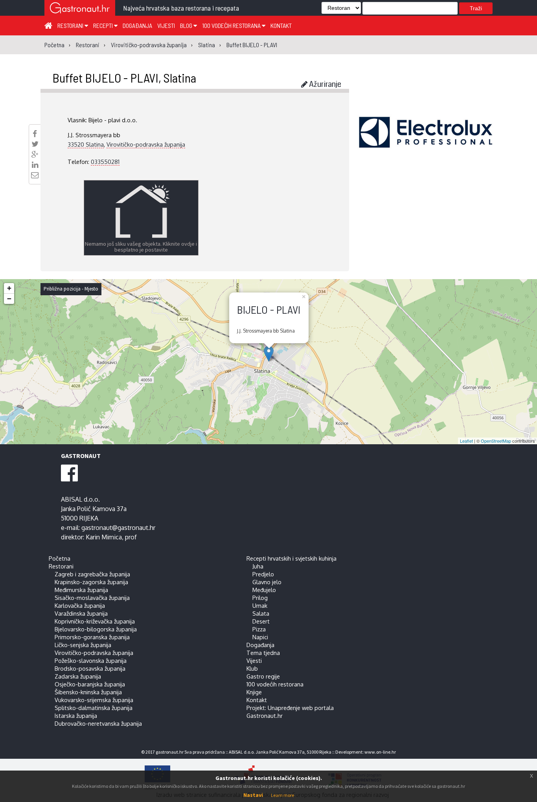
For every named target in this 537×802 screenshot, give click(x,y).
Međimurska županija (81, 589)
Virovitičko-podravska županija (146, 144)
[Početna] (48, 25)
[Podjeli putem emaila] (35, 175)
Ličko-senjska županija (83, 644)
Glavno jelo (266, 581)
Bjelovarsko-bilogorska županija (96, 629)
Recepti (103, 25)
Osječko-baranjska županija (90, 684)
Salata (260, 613)
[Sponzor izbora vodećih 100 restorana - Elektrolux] (426, 144)
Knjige (254, 691)
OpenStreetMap (496, 441)
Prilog (260, 597)
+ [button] (9, 288)
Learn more (282, 795)
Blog (186, 25)
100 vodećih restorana (232, 25)
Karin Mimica (104, 537)
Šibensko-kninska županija (88, 691)
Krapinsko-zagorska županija (91, 581)
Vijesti (166, 25)
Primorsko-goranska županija (92, 636)
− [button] (9, 298)
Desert (261, 621)
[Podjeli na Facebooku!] (35, 133)
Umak (259, 605)
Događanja (137, 25)
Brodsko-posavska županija (90, 668)
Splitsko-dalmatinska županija (93, 707)
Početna (59, 558)
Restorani (71, 25)
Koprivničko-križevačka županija (95, 621)
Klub (252, 668)
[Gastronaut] (79, 9)
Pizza (259, 629)
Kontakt (281, 25)
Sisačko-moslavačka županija (92, 597)
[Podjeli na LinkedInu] (35, 164)
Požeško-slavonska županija (91, 660)
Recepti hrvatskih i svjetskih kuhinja (291, 558)
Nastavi (253, 794)
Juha (257, 566)
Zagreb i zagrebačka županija (92, 574)
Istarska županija (76, 715)
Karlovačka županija (80, 605)
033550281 (105, 161)
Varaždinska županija (81, 613)
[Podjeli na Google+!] (35, 154)
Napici (260, 636)
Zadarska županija (78, 676)
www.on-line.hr (380, 752)
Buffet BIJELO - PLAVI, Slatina (124, 77)
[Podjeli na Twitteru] (35, 144)
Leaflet (466, 441)
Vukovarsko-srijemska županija (94, 699)
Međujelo (264, 589)
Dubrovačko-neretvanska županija (98, 723)
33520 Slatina (86, 144)
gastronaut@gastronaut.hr (118, 528)
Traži (476, 8)
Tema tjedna (263, 652)
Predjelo (263, 574)
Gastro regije (263, 676)
